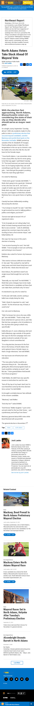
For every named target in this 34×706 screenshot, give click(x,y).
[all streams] (31, 704)
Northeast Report (14, 20)
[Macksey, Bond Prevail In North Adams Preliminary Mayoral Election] (16, 499)
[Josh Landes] (6, 443)
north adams (18, 427)
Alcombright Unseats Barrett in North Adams (15, 639)
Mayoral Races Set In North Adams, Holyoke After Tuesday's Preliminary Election (15, 614)
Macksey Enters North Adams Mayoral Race (15, 564)
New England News (8, 560)
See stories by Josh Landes (20, 472)
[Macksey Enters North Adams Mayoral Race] (16, 549)
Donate (28, 2)
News (8, 427)
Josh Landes (8, 63)
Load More (17, 663)
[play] (3, 704)
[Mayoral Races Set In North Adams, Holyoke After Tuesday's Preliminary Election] (16, 596)
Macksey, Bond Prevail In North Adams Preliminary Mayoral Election (16, 515)
